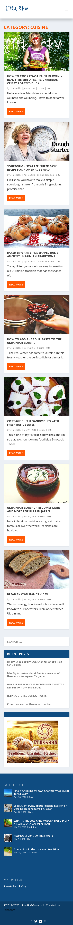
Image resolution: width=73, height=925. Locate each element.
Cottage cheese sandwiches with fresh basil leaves (33, 423)
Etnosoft (9, 910)
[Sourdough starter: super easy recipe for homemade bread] (36, 141)
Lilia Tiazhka (16, 88)
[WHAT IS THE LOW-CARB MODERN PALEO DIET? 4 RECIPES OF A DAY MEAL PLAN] (8, 823)
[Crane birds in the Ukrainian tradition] (8, 851)
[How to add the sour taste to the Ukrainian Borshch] (36, 314)
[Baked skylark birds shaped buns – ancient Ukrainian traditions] (36, 228)
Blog (31, 797)
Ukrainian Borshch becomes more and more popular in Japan (33, 509)
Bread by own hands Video (27, 594)
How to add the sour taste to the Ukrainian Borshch (34, 341)
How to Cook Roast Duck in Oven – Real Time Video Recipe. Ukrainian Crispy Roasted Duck (34, 79)
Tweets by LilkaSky (15, 886)
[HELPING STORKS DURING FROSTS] (8, 838)
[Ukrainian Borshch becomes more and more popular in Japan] (36, 483)
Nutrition (33, 827)
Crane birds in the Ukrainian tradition (29, 704)
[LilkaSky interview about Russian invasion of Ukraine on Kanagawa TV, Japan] (8, 808)
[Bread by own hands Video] (36, 569)
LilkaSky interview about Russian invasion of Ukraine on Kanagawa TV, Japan (33, 674)
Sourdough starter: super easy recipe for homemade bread (32, 168)
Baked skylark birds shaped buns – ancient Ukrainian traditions (34, 254)
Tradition (49, 175)
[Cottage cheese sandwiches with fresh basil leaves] (36, 396)
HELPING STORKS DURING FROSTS (27, 695)
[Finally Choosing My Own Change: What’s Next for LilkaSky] (8, 793)
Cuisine (41, 88)
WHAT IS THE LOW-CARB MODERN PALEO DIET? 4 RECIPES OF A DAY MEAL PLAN (35, 686)
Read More (16, 111)
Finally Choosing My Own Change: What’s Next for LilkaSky (34, 663)
